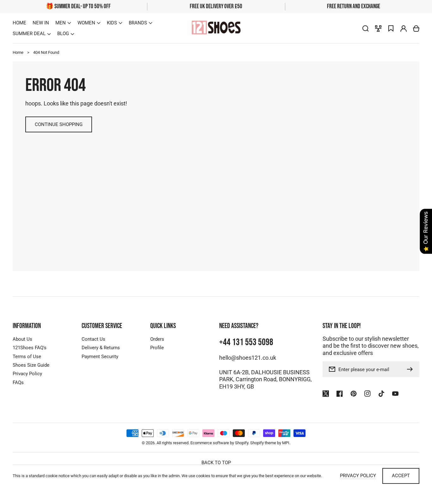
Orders (157, 339)
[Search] (365, 28)
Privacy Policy (27, 373)
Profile (157, 348)
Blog (63, 33)
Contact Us (93, 339)
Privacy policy (358, 475)
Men (60, 23)
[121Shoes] (216, 28)
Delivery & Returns (101, 348)
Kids (112, 23)
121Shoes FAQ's (29, 348)
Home (18, 52)
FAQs (18, 382)
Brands (138, 23)
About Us (22, 339)
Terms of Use (27, 356)
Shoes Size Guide (31, 365)
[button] (63, 22)
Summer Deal (29, 33)
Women (86, 23)
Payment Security (100, 356)
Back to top (216, 462)
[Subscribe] (411, 369)
